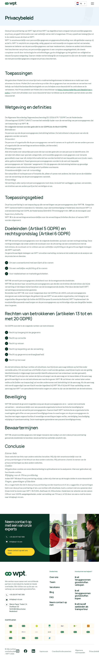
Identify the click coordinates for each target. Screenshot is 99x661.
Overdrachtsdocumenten (61, 651)
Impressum (43, 651)
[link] (20, 552)
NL (81, 3)
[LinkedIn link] (18, 651)
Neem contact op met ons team (18, 551)
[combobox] (81, 3)
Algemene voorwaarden (80, 651)
